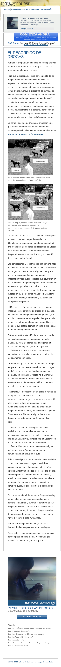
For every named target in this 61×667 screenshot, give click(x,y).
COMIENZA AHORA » (36, 34)
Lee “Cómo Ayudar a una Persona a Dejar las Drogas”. (30, 643)
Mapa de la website (45, 662)
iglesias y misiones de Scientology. (25, 134)
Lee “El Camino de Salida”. (19, 646)
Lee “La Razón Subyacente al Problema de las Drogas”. (30, 628)
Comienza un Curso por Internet (25, 9)
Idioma (7, 9)
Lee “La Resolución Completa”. (20, 637)
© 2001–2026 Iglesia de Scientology (22, 662)
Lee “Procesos (19, 631)
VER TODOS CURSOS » (36, 44)
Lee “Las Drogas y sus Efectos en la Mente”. (26, 634)
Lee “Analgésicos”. (16, 640)
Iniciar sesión (46, 9)
